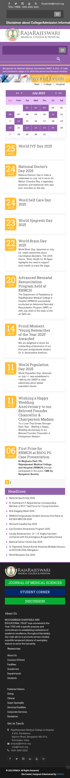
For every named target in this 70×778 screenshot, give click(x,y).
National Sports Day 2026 (22, 498)
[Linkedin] (30, 758)
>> (60, 93)
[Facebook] (9, 3)
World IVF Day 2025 (35, 146)
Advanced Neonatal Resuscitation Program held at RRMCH (35, 284)
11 (53, 114)
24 (44, 128)
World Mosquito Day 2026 (22, 555)
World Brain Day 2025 (32, 243)
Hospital (60, 84)
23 (36, 128)
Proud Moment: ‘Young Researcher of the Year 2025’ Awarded (34, 332)
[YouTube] (29, 3)
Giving (10, 693)
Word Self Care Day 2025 (34, 202)
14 (18, 121)
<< (17, 93)
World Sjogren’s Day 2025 (35, 222)
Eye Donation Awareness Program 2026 (29, 529)
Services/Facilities (16, 707)
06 (10, 114)
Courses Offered (16, 660)
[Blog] (36, 3)
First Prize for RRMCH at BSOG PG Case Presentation (34, 452)
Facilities (11, 664)
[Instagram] (22, 3)
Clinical (10, 698)
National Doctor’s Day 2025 (32, 168)
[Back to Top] (67, 767)
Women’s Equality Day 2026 (23, 524)
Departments (14, 673)
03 (44, 108)
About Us (12, 655)
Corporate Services (17, 712)
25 (53, 128)
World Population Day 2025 (33, 366)
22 (27, 128)
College (48, 84)
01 (27, 108)
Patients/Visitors (16, 689)
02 (36, 108)
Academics (13, 669)
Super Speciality (15, 703)
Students (12, 678)
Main (36, 84)
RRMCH (60, 774)
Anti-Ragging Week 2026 (22, 511)
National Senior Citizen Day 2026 (25, 542)
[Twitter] (16, 3)
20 (10, 128)
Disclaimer (12, 716)
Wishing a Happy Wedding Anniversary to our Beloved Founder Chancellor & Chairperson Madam (36, 409)
